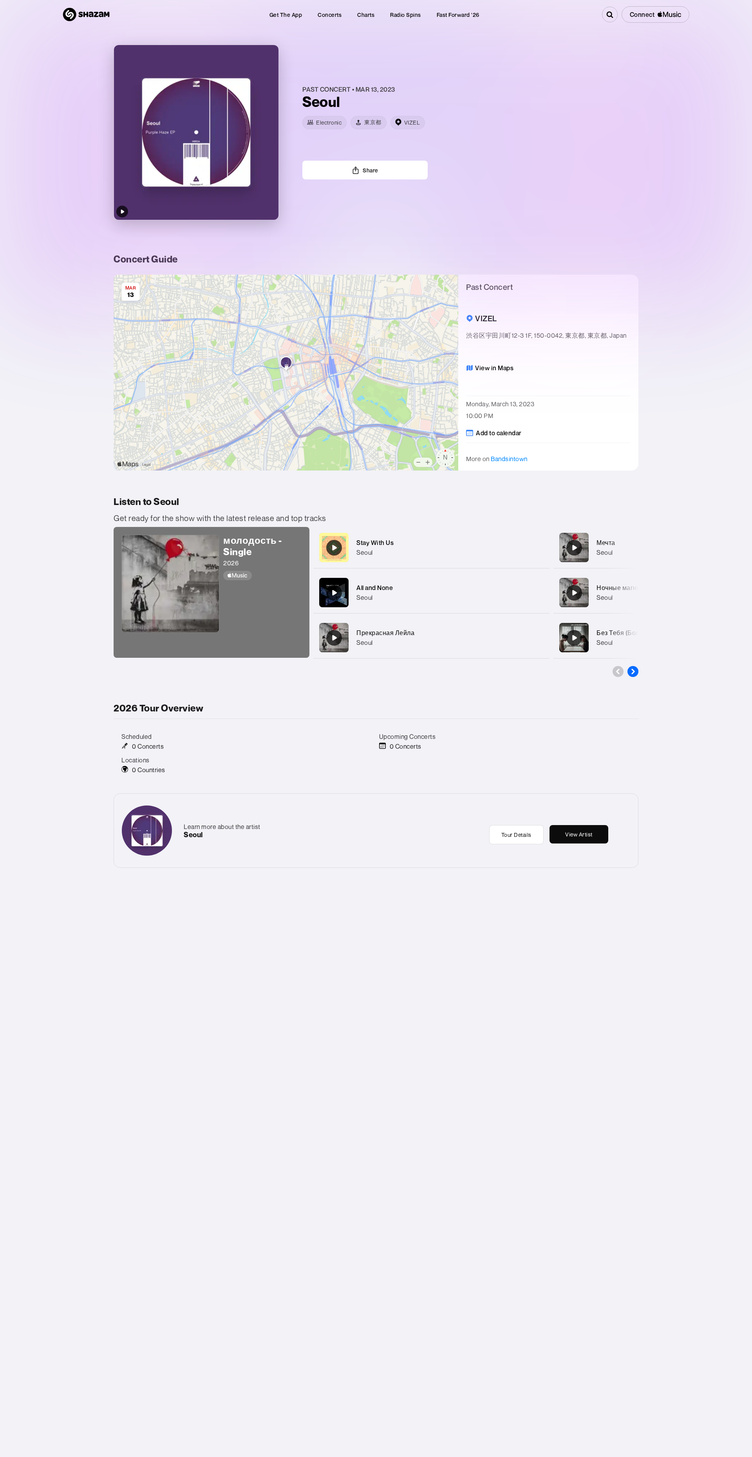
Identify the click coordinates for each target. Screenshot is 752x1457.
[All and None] (334, 593)
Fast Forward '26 (458, 14)
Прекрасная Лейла (385, 633)
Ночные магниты (622, 588)
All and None (374, 588)
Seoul (364, 552)
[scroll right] (632, 671)
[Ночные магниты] (574, 593)
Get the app (285, 14)
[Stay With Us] (334, 548)
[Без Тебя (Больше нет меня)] (574, 638)
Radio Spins (405, 14)
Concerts (330, 14)
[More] (535, 547)
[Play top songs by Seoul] (122, 211)
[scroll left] (618, 671)
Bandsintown (509, 459)
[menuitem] (286, 14)
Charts (365, 14)
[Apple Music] (262, 575)
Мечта (606, 543)
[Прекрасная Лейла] (334, 638)
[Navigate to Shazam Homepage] (86, 14)
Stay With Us (375, 543)
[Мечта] (574, 548)
